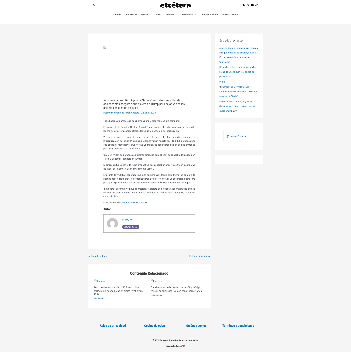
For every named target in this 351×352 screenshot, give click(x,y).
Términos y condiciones (238, 325)
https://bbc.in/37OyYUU (134, 202)
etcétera (127, 220)
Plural (222, 81)
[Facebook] (244, 5)
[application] (135, 14)
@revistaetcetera (236, 136)
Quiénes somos (196, 325)
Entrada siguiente (199, 256)
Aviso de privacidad (113, 325)
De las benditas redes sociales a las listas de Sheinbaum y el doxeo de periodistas (237, 72)
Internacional (99, 298)
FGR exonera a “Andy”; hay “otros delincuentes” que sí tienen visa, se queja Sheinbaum (237, 106)
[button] (94, 5)
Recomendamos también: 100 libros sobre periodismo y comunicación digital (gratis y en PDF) (118, 291)
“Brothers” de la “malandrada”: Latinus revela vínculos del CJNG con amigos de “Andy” (238, 92)
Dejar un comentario (113, 112)
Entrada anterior (98, 256)
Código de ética (154, 325)
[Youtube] (252, 5)
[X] (248, 5)
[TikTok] (256, 5)
